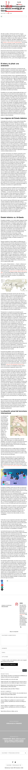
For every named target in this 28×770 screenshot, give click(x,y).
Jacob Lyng (22, 614)
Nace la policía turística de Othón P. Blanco (10, 688)
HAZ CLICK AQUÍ (4, 606)
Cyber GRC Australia (15, 767)
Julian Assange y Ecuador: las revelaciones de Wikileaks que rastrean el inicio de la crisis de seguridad (14, 676)
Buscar (2, 668)
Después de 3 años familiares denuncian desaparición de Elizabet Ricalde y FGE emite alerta (13, 685)
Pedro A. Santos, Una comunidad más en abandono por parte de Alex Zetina (14, 693)
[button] (25, 753)
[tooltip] (2, 581)
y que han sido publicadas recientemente (15, 364)
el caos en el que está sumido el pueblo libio (12, 465)
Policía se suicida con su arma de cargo (9, 679)
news (11, 13)
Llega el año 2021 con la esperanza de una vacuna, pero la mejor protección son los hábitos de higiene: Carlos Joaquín (14, 682)
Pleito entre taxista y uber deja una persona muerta (16, 697)
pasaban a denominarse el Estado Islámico (12, 42)
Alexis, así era (15, 711)
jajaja (2, 697)
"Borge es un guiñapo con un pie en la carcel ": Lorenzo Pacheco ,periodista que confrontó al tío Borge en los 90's (13, 701)
